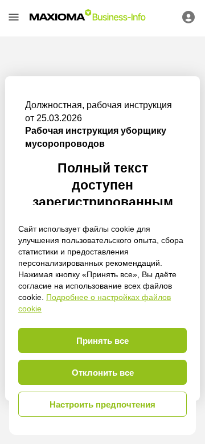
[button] (13, 17)
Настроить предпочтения (102, 404)
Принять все (102, 341)
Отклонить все (103, 372)
